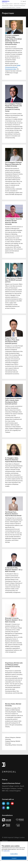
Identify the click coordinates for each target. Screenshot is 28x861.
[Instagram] (7, 803)
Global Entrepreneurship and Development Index (12, 67)
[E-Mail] (7, 807)
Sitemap (5, 841)
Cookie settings (14, 854)
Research (11, 5)
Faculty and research (9, 3)
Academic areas (16, 3)
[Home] (7, 1)
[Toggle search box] (21, 1)
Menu (24, 1)
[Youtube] (12, 803)
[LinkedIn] (3, 803)
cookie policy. (6, 850)
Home (3, 3)
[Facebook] (3, 807)
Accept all (14, 858)
